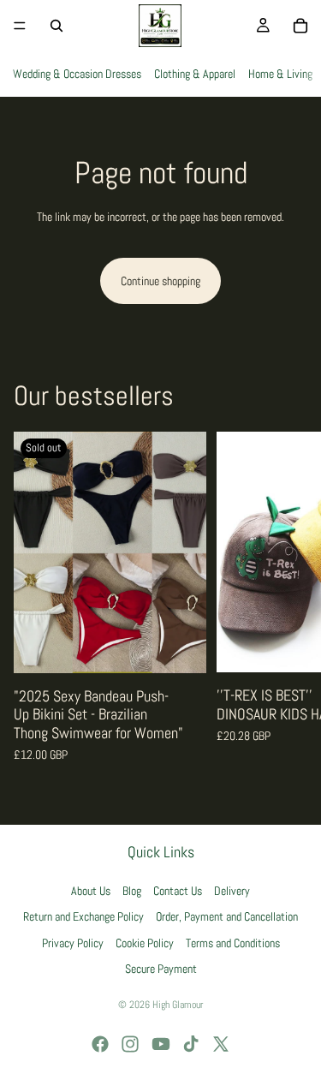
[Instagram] (130, 1044)
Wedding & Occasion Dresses (77, 73)
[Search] (56, 26)
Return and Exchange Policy (83, 916)
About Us (90, 890)
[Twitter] (221, 1044)
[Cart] (300, 26)
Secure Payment (161, 968)
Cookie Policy (145, 943)
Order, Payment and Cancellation (227, 916)
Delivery (232, 890)
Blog (131, 890)
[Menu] (19, 25)
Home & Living (280, 73)
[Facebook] (100, 1044)
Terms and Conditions (233, 943)
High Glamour (177, 1004)
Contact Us (177, 890)
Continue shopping (160, 281)
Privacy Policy (73, 943)
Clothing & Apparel (194, 73)
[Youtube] (161, 1044)
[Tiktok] (191, 1044)
